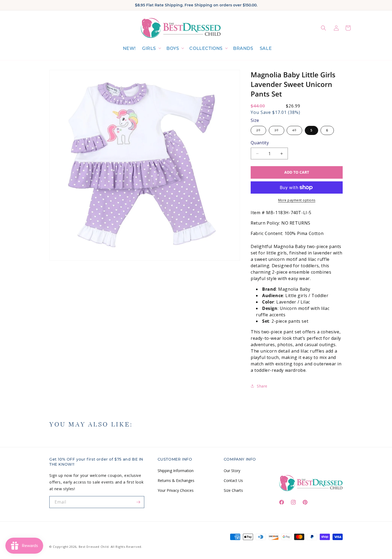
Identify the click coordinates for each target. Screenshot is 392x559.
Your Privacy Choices (176, 490)
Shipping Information (176, 470)
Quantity (260, 143)
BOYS (172, 48)
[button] (151, 49)
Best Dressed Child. (94, 547)
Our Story (232, 470)
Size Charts (233, 490)
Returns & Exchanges (176, 480)
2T (261, 131)
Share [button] (262, 386)
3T (279, 131)
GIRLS (149, 48)
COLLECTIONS (206, 48)
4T (297, 131)
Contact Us (233, 480)
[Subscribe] (138, 502)
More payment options (296, 200)
